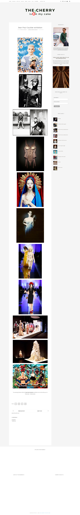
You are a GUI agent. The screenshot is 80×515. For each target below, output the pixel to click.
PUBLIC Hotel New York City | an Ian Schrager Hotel (61, 58)
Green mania (60, 167)
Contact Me (42, 1)
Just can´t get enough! (61, 145)
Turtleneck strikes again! (62, 124)
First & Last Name (56, 101)
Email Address (56, 97)
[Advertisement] (39, 483)
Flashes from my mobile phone (63, 129)
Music (29, 1)
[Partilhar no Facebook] (16, 404)
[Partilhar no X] (19, 404)
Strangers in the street (61, 156)
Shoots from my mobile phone (63, 134)
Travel (26, 1)
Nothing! (59, 118)
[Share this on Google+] (22, 404)
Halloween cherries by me (62, 140)
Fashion (14, 1)
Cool (33, 1)
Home (10, 1)
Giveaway (36, 1)
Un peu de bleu (60, 151)
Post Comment (41, 29)
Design (22, 1)
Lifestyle (18, 1)
